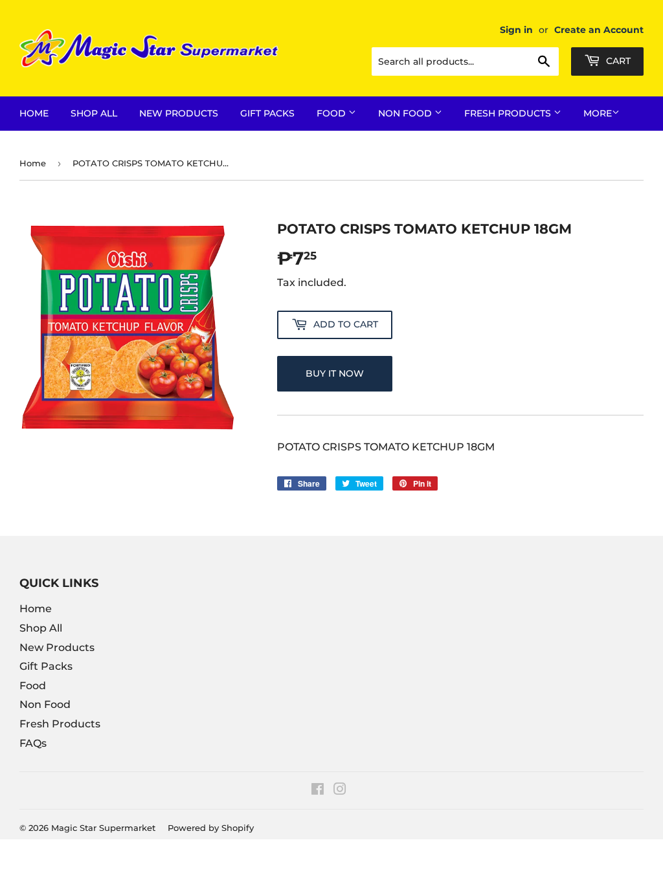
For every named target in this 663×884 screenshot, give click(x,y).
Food (332, 113)
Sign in (516, 30)
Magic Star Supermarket (103, 828)
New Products (178, 113)
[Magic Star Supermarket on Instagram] (339, 790)
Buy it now (335, 373)
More (597, 113)
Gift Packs (267, 113)
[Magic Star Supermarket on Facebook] (317, 790)
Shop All (94, 113)
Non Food (406, 113)
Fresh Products (509, 113)
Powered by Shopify (211, 828)
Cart (617, 61)
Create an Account (599, 30)
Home (34, 113)
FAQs (33, 743)
